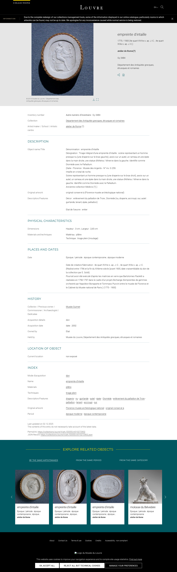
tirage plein (71, 393)
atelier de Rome (125, 51)
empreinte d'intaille (75, 381)
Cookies (88, 541)
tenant (79, 402)
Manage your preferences (123, 565)
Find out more (135, 559)
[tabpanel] (88, 497)
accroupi (88, 402)
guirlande (84, 398)
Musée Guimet (73, 306)
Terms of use (76, 541)
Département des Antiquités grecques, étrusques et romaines (95, 120)
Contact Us (62, 541)
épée (98, 398)
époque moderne (74, 414)
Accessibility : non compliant (116, 541)
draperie (70, 398)
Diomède (107, 398)
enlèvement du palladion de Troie (129, 398)
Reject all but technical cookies (82, 565)
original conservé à (115, 408)
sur (95, 402)
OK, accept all (47, 565)
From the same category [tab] (133, 460)
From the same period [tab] (89, 460)
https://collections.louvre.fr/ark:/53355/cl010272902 (61, 432)
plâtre (68, 387)
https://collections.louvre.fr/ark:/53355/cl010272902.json (67, 434)
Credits (98, 541)
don (68, 375)
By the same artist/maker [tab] (43, 460)
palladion (70, 402)
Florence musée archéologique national (85, 408)
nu (77, 398)
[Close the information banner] (172, 18)
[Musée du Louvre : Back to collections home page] (91, 7)
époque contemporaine (95, 414)
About (51, 541)
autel (92, 398)
